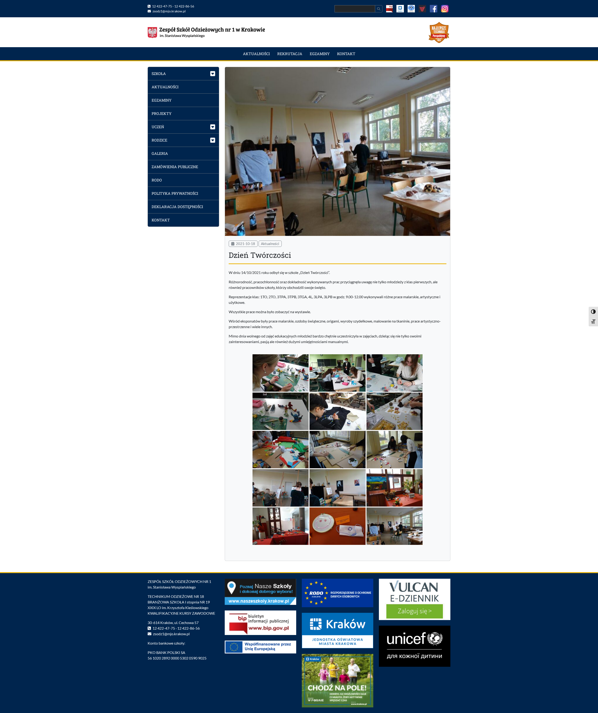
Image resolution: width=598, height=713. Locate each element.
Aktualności (270, 243)
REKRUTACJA (289, 53)
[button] (183, 73)
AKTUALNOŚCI (256, 53)
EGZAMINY (320, 53)
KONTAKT (346, 53)
